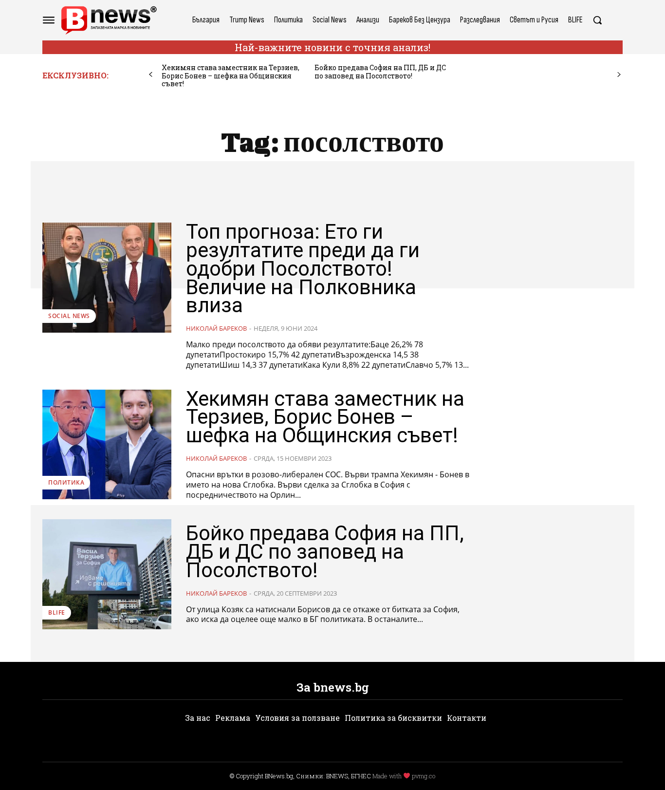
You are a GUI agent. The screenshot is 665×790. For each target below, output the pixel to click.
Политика (66, 482)
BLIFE (56, 612)
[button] (597, 20)
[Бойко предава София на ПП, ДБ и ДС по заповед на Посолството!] (106, 574)
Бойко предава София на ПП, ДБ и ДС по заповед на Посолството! (380, 71)
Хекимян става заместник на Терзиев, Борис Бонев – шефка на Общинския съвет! (230, 76)
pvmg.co (423, 775)
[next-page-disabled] (619, 75)
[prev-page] (151, 75)
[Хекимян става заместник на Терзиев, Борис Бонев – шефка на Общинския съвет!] (106, 444)
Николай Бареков (216, 328)
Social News (69, 316)
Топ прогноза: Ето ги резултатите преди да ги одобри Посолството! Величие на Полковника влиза (303, 268)
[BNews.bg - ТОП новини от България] (108, 20)
